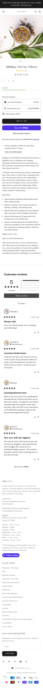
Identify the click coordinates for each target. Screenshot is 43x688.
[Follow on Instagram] (9, 661)
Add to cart (21, 121)
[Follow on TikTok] (26, 661)
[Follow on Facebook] (3, 661)
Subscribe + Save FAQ (10, 579)
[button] (30, 280)
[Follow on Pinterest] (15, 661)
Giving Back (6, 604)
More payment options (21, 133)
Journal (5, 608)
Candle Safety (7, 586)
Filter (23, 303)
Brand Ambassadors (9, 612)
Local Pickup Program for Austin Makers (17, 619)
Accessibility (7, 623)
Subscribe (9, 653)
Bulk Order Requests (9, 593)
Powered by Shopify (29, 673)
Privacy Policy (7, 626)
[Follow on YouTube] (20, 661)
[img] (16, 344)
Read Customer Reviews (11, 582)
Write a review (21, 296)
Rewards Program (8, 575)
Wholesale (6, 590)
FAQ (3, 571)
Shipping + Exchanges (10, 568)
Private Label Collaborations (12, 597)
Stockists (5, 615)
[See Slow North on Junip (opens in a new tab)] (26, 466)
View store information (13, 151)
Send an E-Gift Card (9, 601)
